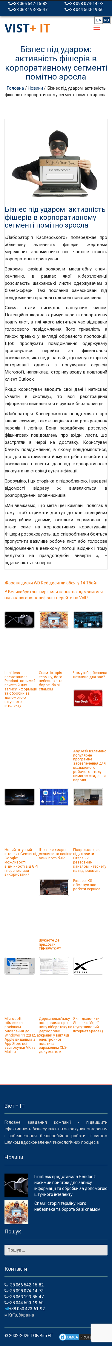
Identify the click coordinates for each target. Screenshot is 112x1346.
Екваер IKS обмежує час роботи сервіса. (87, 884)
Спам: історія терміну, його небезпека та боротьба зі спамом (50, 680)
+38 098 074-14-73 (86, 3)
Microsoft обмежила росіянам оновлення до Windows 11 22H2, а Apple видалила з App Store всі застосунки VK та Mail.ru (21, 1035)
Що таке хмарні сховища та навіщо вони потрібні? (56, 853)
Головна (16, 88)
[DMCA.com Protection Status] (80, 1336)
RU (106, 20)
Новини (35, 88)
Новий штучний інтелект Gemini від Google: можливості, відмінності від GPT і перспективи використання (21, 862)
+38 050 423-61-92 (27, 1308)
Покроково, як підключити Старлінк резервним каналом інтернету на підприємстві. (89, 859)
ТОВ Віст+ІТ (41, 1335)
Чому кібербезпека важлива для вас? (90, 674)
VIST (27, 28)
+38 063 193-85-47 (29, 9)
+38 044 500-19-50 (86, 9)
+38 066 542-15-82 (29, 3)
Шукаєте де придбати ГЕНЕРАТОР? (50, 944)
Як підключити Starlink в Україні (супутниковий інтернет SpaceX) (88, 1024)
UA (98, 20)
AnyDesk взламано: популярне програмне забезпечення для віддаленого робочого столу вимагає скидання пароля (90, 765)
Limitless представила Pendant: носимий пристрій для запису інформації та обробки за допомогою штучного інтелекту (20, 689)
